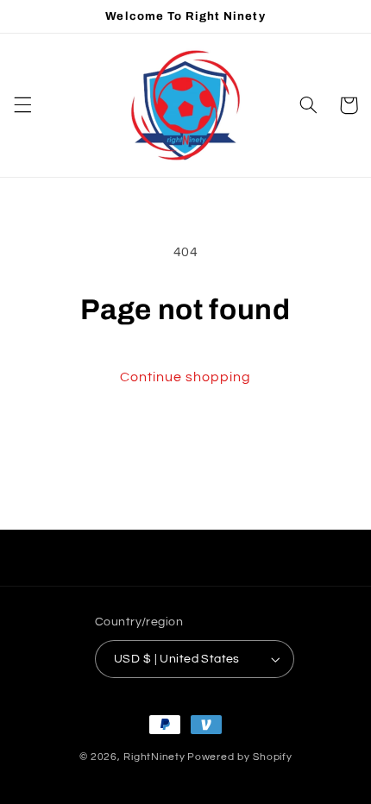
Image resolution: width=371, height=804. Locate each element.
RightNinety (154, 757)
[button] (22, 105)
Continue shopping (186, 377)
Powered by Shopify (239, 757)
